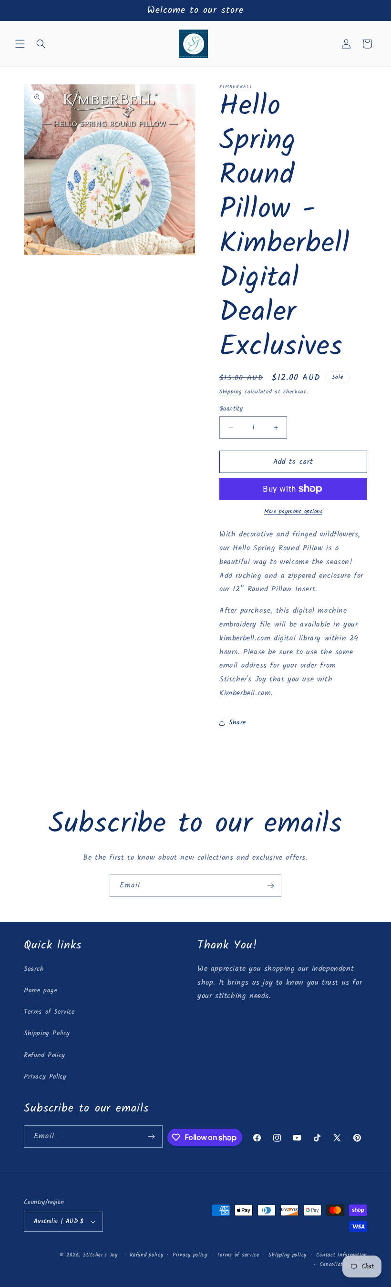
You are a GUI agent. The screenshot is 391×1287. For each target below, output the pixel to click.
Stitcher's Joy (100, 1255)
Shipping (230, 391)
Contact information (341, 1255)
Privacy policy (190, 1255)
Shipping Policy (47, 1033)
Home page (40, 990)
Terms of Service (49, 1012)
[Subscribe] (270, 886)
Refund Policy (44, 1055)
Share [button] (237, 722)
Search (34, 969)
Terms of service (238, 1255)
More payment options (293, 511)
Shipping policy (287, 1255)
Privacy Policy (45, 1076)
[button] (20, 43)
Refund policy (146, 1255)
